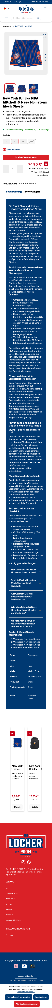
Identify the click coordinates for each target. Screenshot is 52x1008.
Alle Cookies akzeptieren (27, 1004)
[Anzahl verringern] (6, 169)
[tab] (14, 192)
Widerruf (9, 915)
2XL (31, 141)
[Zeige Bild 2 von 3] (45, 57)
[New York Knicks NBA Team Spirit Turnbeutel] (17, 742)
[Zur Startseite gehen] (26, 10)
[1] (31, 238)
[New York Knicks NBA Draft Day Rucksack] (34, 742)
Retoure (9, 909)
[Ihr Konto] (45, 7)
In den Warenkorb (26, 157)
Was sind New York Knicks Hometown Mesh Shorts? (23, 571)
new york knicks (20, 213)
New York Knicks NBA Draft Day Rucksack (34, 767)
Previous (11, 769)
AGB (7, 888)
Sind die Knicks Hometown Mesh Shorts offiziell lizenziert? (24, 583)
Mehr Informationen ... (26, 992)
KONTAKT (9, 904)
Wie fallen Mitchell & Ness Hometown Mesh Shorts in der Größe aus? (24, 610)
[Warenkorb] (48, 6)
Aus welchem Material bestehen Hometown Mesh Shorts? (21, 596)
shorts (18, 216)
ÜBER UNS (10, 935)
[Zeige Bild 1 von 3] (45, 54)
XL (23, 141)
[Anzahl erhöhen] (20, 169)
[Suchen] (38, 18)
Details (17, 807)
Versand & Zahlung (13, 920)
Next (41, 769)
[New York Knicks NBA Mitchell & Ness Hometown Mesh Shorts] (26, 53)
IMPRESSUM (10, 899)
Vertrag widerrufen (26, 976)
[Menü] (6, 19)
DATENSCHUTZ (12, 893)
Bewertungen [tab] (32, 192)
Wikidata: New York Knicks (26, 647)
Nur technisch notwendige (18, 997)
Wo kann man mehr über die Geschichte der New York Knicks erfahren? (23, 623)
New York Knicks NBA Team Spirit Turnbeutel (17, 767)
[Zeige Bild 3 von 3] (45, 60)
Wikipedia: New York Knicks (26, 639)
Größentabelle (13, 149)
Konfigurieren (41, 997)
